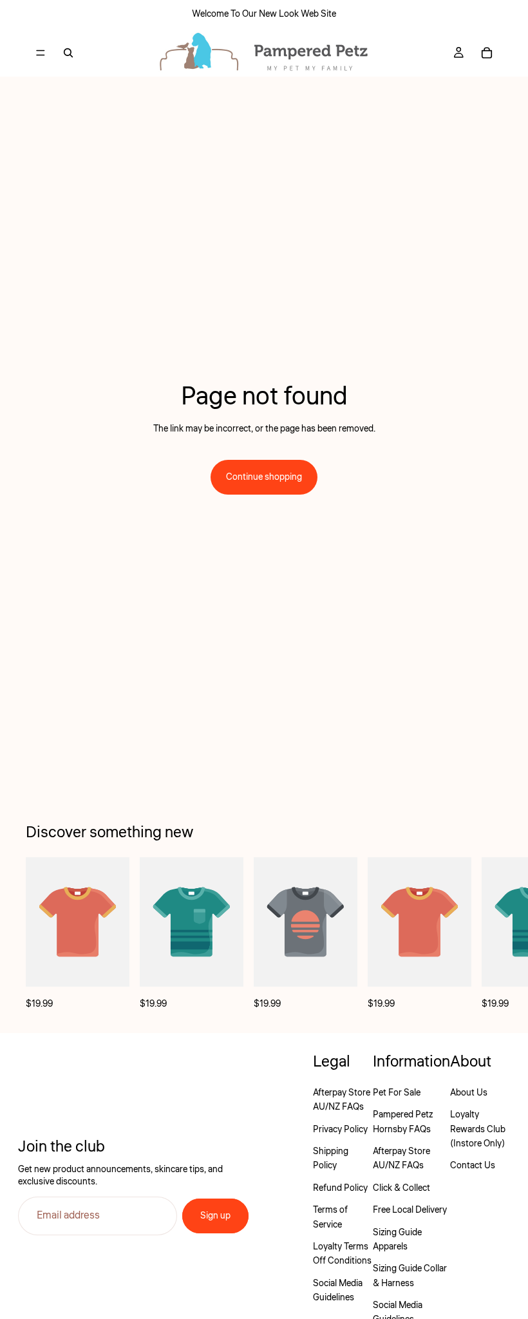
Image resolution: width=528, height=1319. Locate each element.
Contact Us (472, 1165)
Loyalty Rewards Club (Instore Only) (477, 1129)
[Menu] (40, 53)
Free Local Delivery (410, 1210)
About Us (468, 1093)
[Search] (68, 53)
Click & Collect (401, 1188)
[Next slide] (488, 934)
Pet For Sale (396, 1093)
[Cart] (487, 53)
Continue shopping (264, 477)
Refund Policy (340, 1188)
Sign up (215, 1216)
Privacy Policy (340, 1129)
